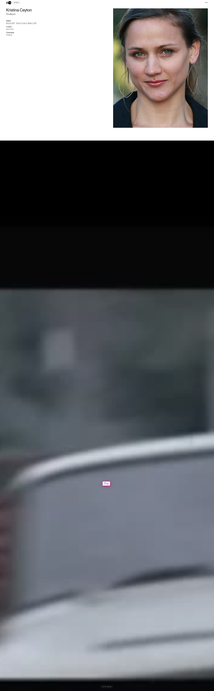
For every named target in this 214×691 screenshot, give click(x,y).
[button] (206, 3)
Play (106, 483)
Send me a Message (106, 686)
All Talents (16, 2)
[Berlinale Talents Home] (8, 2)
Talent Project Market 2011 (26, 23)
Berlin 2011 (10, 23)
